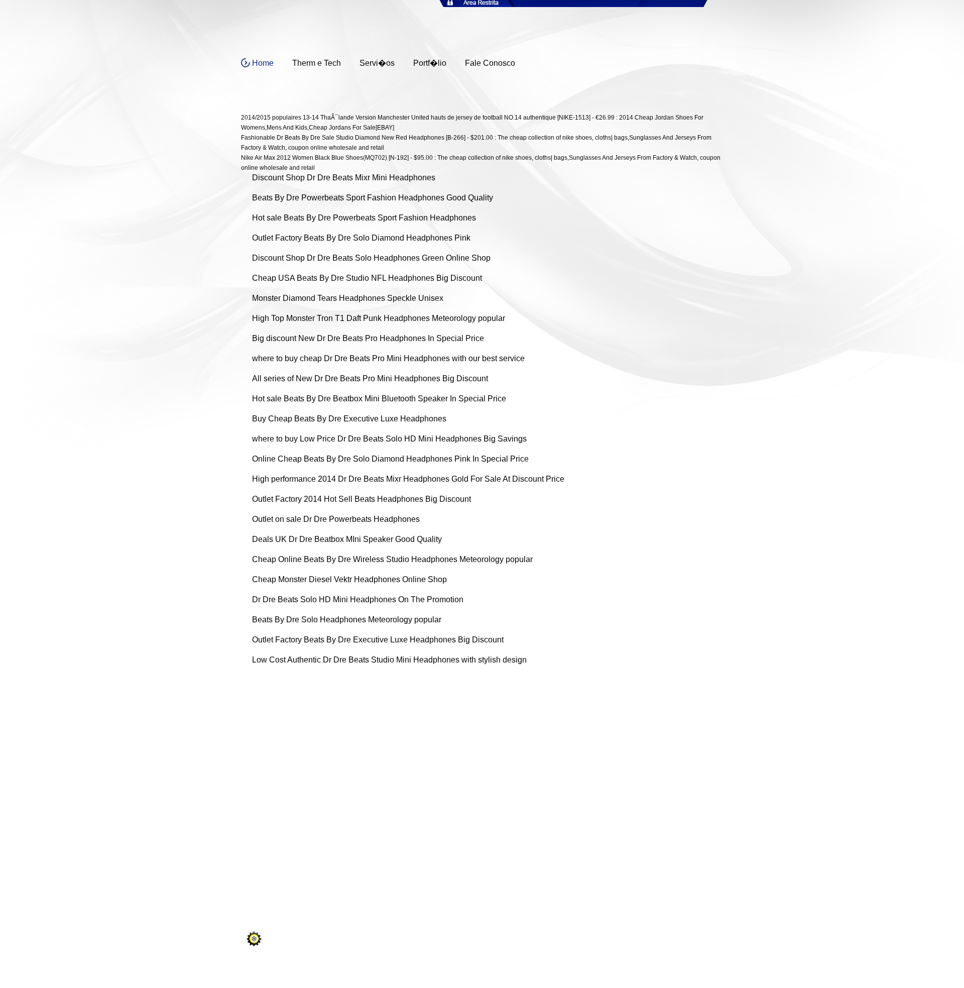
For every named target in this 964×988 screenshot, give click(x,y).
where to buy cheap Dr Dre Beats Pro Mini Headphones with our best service (388, 358)
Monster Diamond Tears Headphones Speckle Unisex (347, 298)
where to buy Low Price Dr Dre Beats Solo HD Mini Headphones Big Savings (389, 438)
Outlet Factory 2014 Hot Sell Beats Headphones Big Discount (361, 499)
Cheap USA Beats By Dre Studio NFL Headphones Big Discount (367, 278)
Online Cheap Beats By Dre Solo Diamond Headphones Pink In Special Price (390, 459)
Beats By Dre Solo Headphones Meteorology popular (346, 619)
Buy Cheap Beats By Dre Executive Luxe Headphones (349, 418)
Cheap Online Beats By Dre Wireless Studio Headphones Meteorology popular (392, 559)
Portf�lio (429, 63)
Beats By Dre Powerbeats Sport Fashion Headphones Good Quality (372, 197)
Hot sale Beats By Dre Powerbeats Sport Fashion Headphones (364, 217)
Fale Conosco (490, 63)
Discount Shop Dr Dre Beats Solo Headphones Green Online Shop (371, 258)
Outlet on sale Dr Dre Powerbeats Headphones (336, 519)
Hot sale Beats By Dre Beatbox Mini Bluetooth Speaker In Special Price (379, 398)
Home (263, 63)
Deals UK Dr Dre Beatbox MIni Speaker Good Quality (347, 539)
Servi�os (377, 63)
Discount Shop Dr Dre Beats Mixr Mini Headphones (343, 177)
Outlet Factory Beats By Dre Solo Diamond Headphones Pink (361, 238)
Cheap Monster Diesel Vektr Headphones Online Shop (349, 579)
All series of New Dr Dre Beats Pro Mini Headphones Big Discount (370, 378)
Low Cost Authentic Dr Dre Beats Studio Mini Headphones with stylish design (389, 659)
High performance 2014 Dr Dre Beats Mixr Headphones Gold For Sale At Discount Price (408, 479)
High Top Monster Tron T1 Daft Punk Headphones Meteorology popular (378, 318)
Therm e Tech (316, 63)
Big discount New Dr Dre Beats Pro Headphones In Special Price (368, 338)
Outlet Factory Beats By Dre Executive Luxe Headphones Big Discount (378, 639)
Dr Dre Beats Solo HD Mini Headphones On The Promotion (357, 599)
